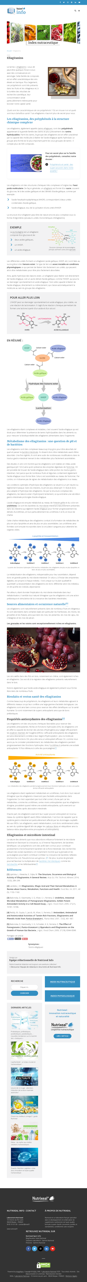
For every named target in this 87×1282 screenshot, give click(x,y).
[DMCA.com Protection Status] (43, 1265)
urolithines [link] (12, 505)
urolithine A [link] (55, 745)
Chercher (24, 993)
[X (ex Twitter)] (34, 1248)
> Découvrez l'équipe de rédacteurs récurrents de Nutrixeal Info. (35, 967)
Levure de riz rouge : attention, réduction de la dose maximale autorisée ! (22, 1090)
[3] (56, 748)
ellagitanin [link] (48, 188)
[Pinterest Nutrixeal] (71, 2)
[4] (47, 857)
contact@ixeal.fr (24, 1224)
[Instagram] (40, 1248)
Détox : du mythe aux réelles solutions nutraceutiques (21, 1143)
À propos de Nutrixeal (58, 1210)
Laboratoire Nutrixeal (49, 1272)
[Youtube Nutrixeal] (79, 2)
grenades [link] (15, 623)
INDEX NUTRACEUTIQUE (62, 981)
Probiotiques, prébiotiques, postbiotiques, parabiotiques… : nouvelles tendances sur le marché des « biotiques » (24, 1034)
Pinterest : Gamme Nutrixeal (35, 1243)
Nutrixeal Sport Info (33, 1236)
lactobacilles (12, 864)
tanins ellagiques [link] (45, 128)
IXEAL (35, 1272)
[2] (63, 718)
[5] (37, 864)
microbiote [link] (43, 505)
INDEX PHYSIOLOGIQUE (63, 995)
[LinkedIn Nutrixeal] (75, 2)
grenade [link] (73, 250)
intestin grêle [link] (59, 502)
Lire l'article (62, 1036)
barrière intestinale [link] (30, 452)
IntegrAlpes (20, 1272)
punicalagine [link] (18, 232)
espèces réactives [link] (17, 733)
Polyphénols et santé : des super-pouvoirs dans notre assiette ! (61, 167)
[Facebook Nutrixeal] (60, 2)
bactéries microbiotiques (49, 861)
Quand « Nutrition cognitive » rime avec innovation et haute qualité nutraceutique (23, 1170)
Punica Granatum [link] (34, 918)
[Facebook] (28, 1248)
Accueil (9, 51)
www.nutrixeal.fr (12, 1229)
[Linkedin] (46, 1248)
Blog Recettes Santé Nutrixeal (36, 1238)
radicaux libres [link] (52, 826)
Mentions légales (71, 1276)
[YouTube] (52, 1248)
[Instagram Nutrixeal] (67, 2)
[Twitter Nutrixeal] (64, 2)
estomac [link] (70, 467)
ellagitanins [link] (21, 67)
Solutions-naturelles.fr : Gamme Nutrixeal (40, 1240)
